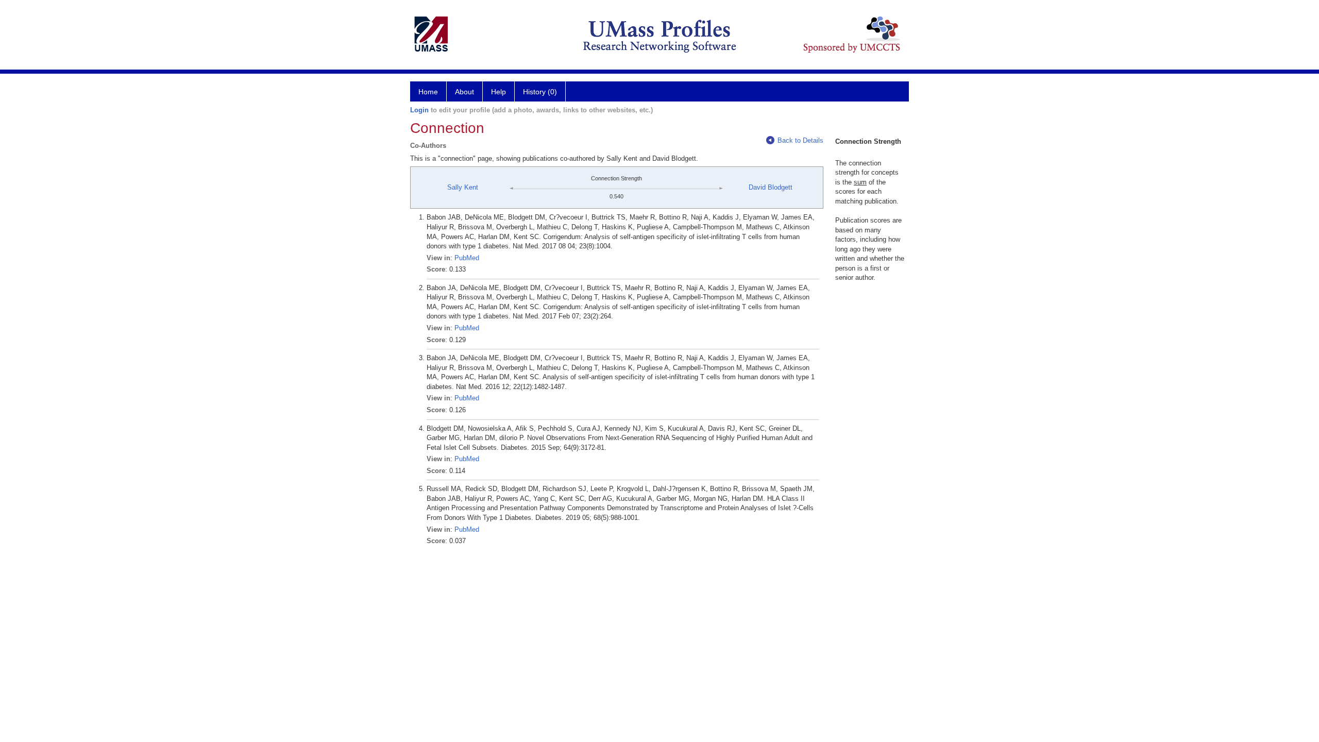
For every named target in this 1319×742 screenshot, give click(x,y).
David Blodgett (770, 187)
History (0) (540, 92)
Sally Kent (462, 187)
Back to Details (800, 140)
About (464, 92)
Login (419, 110)
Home (428, 92)
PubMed (466, 258)
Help (498, 92)
